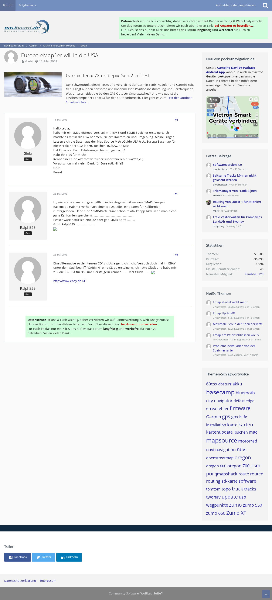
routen (256, 474)
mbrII (216, 210)
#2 (176, 194)
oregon (243, 457)
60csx (211, 384)
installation (216, 424)
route (243, 474)
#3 (176, 255)
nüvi (241, 449)
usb (242, 497)
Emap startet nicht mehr (230, 302)
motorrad (247, 441)
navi (210, 449)
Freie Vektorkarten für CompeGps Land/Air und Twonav (237, 219)
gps (226, 416)
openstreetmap (220, 457)
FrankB (217, 195)
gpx (234, 417)
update (230, 496)
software (247, 481)
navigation (225, 449)
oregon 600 (216, 465)
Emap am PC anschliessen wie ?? (236, 335)
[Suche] (265, 5)
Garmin (213, 417)
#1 (176, 120)
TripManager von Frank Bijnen (235, 191)
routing (213, 481)
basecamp (220, 392)
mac (253, 432)
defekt (239, 400)
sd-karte (229, 481)
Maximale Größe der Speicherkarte (238, 324)
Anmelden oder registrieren (236, 5)
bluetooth (245, 393)
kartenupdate (219, 432)
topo (226, 489)
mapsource (221, 440)
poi (209, 473)
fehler (223, 408)
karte (232, 425)
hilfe (243, 416)
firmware (240, 408)
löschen (241, 432)
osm (255, 465)
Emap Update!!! (224, 313)
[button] (17, 557)
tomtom (213, 489)
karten (245, 424)
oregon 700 (238, 466)
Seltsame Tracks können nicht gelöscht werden (234, 177)
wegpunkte (217, 505)
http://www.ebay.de (67, 281)
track (237, 488)
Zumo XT (236, 512)
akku (237, 384)
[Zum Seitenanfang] (266, 594)
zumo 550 (252, 505)
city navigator (219, 400)
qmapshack (225, 474)
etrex (211, 408)
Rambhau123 (254, 274)
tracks (250, 489)
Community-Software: (136, 593)
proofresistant (220, 169)
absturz (224, 383)
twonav (213, 497)
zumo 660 (215, 513)
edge (250, 400)
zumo (235, 504)
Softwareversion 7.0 (227, 165)
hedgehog (218, 226)
